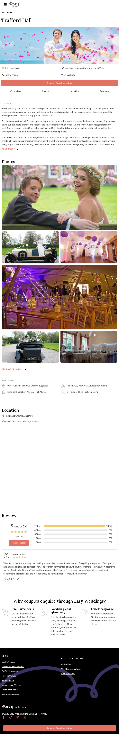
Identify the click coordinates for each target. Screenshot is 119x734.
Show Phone (12, 74)
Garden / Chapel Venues (13, 666)
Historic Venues (9, 676)
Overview (15, 91)
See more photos (12, 369)
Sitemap (33, 713)
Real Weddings (68, 673)
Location (74, 91)
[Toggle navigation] (5, 4)
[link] (3, 717)
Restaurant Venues (10, 689)
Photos (45, 91)
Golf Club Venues (10, 671)
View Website (68, 74)
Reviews (104, 91)
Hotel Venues (8, 680)
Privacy (43, 713)
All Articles (66, 664)
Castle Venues (8, 662)
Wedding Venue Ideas (71, 669)
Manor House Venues (11, 685)
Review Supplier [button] (19, 543)
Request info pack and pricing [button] (59, 83)
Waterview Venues (10, 694)
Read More (8, 149)
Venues (5, 656)
